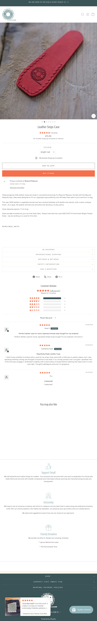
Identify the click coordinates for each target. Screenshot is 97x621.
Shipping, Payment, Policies (48, 587)
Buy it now (48, 173)
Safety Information (48, 264)
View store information (17, 187)
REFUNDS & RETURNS (48, 259)
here (39, 213)
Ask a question (48, 269)
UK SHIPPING (48, 249)
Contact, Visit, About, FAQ (47, 582)
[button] (45, 133)
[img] (45, 325)
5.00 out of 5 (55, 291)
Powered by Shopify (48, 619)
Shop (48, 576)
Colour (48, 147)
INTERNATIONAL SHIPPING (48, 254)
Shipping (45, 138)
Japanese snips (42, 197)
